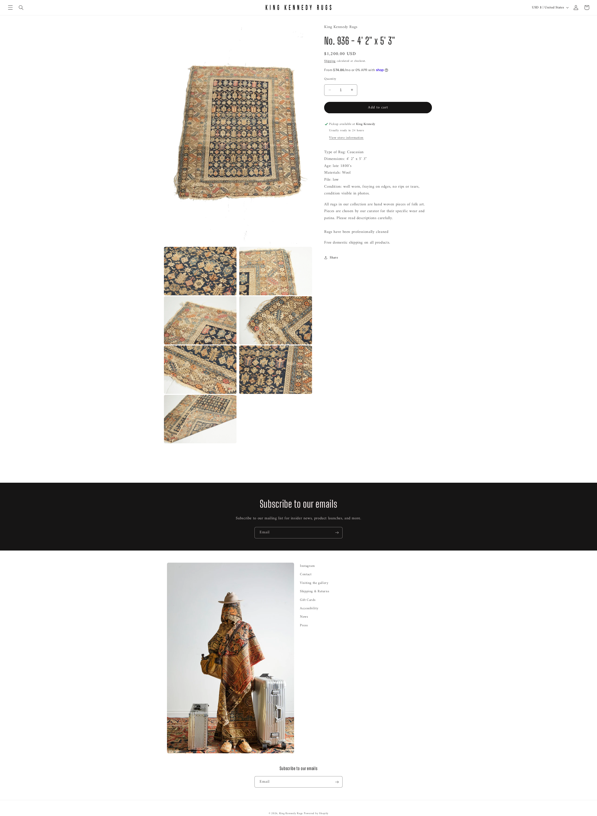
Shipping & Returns (314, 591)
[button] (10, 7)
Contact (305, 574)
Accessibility (309, 608)
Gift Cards (307, 600)
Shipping (330, 61)
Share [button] (334, 258)
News (304, 617)
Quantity (330, 78)
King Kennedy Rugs (291, 813)
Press (304, 625)
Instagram (307, 566)
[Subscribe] (337, 532)
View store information (346, 137)
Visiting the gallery (314, 583)
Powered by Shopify (316, 813)
